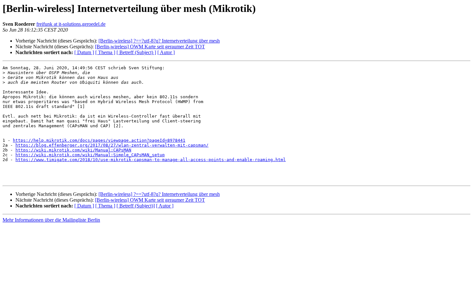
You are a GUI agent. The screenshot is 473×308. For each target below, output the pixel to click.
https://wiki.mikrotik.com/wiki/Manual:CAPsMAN (73, 150)
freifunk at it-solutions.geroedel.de (71, 24)
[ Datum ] (84, 52)
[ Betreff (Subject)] (135, 205)
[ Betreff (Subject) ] (136, 52)
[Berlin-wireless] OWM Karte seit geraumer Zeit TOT (150, 46)
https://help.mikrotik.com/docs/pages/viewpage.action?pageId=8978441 (99, 140)
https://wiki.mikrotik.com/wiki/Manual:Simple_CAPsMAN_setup (90, 154)
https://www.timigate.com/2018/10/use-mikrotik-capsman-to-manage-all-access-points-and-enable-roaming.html (150, 159)
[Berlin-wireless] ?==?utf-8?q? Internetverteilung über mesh (159, 40)
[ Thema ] (105, 52)
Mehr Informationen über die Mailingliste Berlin (51, 220)
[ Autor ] (166, 52)
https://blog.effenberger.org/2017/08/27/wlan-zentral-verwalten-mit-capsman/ (112, 145)
